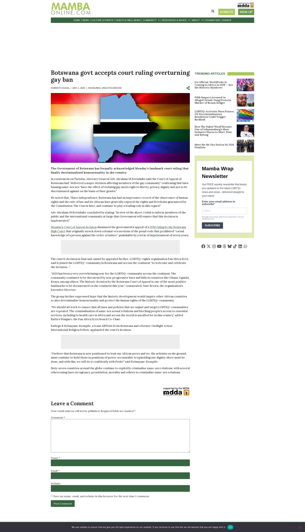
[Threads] (224, 246)
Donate (226, 20)
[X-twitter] (209, 246)
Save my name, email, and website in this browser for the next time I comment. (101, 496)
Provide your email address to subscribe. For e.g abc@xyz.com (223, 218)
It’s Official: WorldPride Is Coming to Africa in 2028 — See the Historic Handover (214, 85)
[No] (300, 527)
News (85, 20)
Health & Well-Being (128, 20)
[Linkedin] (240, 246)
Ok (230, 527)
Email (55, 470)
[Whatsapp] (245, 246)
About (196, 20)
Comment (58, 417)
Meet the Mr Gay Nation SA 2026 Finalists (214, 146)
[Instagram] (214, 246)
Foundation (212, 20)
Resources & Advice (174, 20)
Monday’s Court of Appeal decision (74, 227)
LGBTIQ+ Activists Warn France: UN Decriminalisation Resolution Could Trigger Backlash (214, 115)
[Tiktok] (235, 246)
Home (77, 20)
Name (55, 458)
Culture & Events (102, 20)
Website (56, 483)
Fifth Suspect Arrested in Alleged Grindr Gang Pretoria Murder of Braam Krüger (213, 100)
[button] (212, 11)
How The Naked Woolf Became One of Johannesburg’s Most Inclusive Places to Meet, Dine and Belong (213, 130)
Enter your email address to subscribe (218, 202)
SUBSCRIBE (212, 225)
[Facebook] (203, 246)
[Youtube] (219, 246)
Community (150, 20)
